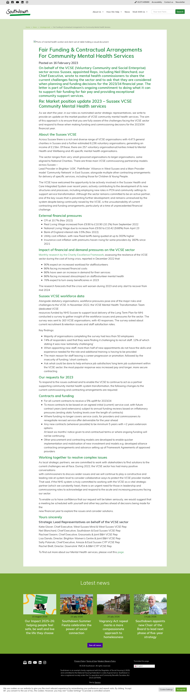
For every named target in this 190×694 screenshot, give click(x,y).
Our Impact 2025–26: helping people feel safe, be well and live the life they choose (40, 627)
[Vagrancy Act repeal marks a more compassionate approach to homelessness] (113, 604)
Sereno (98, 682)
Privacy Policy (79, 661)
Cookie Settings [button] (166, 689)
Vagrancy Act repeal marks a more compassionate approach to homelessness (113, 629)
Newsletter (180, 2)
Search (180, 11)
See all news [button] (95, 645)
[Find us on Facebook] (12, 2)
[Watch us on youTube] (17, 2)
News (127, 12)
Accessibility (157, 2)
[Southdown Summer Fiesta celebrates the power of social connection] (76, 604)
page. (121, 552)
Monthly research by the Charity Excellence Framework (71, 254)
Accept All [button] (181, 689)
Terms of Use (92, 661)
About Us (97, 12)
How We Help (112, 12)
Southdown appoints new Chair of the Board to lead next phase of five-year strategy (150, 629)
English (140, 666)
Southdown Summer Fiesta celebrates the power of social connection (77, 627)
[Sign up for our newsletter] (7, 2)
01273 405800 (143, 2)
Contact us (168, 2)
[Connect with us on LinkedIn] (22, 2)
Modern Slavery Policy (107, 661)
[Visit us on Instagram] (27, 2)
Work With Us (138, 12)
